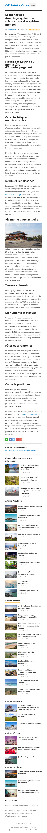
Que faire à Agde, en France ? (28, 591)
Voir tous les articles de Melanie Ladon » (20, 451)
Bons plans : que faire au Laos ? (29, 534)
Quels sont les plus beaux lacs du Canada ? (29, 782)
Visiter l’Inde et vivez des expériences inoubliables (30, 467)
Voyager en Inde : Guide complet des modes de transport (31, 490)
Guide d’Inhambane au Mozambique (26, 644)
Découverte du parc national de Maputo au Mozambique (29, 635)
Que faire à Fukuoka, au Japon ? (29, 562)
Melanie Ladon (12, 29)
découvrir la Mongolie (31, 414)
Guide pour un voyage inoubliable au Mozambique (28, 616)
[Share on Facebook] (10, 439)
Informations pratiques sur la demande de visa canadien (29, 749)
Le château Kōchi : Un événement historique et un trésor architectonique (28, 707)
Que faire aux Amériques (17, 830)
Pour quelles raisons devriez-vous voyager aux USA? (28, 738)
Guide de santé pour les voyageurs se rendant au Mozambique (27, 672)
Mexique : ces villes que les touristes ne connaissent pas (28, 526)
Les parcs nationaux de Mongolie (26, 715)
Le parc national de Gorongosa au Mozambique (29, 690)
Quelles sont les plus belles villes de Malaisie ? (30, 772)
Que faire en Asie (34, 29)
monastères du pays (13, 194)
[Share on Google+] (20, 439)
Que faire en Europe (29, 827)
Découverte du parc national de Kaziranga (30, 478)
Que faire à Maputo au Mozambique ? (26, 662)
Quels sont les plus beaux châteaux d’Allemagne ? (27, 573)
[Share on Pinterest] (17, 439)
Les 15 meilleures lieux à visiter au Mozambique (29, 607)
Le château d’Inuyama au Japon (29, 723)
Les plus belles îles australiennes (24, 582)
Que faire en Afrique (32, 830)
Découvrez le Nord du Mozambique (26, 653)
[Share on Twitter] (13, 439)
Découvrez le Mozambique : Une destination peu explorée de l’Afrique (30, 626)
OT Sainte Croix (17, 5)
